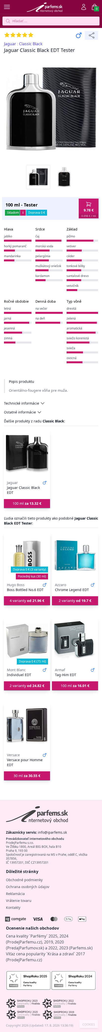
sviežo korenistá (78, 338)
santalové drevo (78, 276)
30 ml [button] (27, 775)
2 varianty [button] (75, 600)
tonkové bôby (76, 266)
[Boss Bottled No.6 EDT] (27, 555)
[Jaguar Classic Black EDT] (27, 453)
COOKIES (88, 1025)
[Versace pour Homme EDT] (27, 726)
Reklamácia (15, 893)
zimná (8, 338)
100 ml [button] (27, 503)
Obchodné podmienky (24, 879)
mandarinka (12, 256)
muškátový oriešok (48, 266)
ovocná (71, 358)
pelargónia (42, 256)
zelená (71, 318)
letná (7, 308)
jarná (7, 318)
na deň (40, 318)
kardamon (42, 276)
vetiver (71, 246)
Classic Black (31, 43)
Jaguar (10, 43)
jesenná (9, 328)
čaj (37, 236)
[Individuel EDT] (27, 641)
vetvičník (72, 286)
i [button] (23, 212)
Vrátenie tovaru (18, 900)
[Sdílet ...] (91, 35)
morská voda (44, 246)
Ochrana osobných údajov (27, 886)
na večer (41, 308)
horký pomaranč (15, 246)
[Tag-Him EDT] (75, 641)
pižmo (71, 236)
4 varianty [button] (27, 600)
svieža (71, 348)
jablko (8, 236)
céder (71, 256)
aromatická (74, 328)
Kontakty (13, 907)
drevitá (71, 308)
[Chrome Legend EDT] (75, 555)
